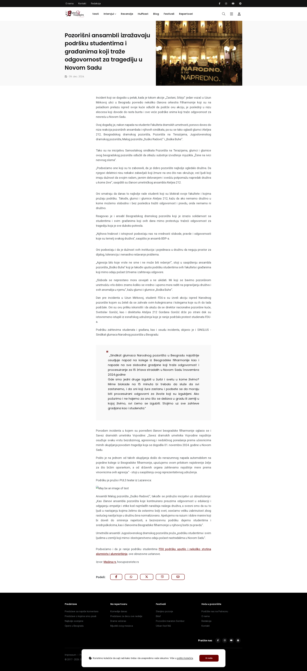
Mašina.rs (110, 562)
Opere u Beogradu (74, 625)
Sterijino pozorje (164, 611)
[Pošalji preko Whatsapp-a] (131, 577)
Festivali (169, 14)
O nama (70, 3)
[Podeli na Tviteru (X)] (146, 577)
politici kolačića (185, 658)
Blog (156, 14)
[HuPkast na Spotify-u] (240, 3)
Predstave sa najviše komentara (81, 611)
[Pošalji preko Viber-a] (162, 577)
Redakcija (96, 3)
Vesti (95, 14)
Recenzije (127, 14)
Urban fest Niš (163, 625)
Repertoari (186, 14)
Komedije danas (118, 611)
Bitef (158, 616)
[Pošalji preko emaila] (178, 577)
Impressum (70, 655)
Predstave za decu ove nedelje (126, 616)
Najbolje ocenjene (74, 621)
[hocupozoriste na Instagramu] (226, 3)
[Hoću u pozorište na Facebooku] (219, 3)
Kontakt (82, 3)
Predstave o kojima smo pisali (80, 616)
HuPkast (143, 14)
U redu (209, 658)
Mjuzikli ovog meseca (121, 625)
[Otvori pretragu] (223, 14)
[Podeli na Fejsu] (116, 577)
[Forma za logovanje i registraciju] (239, 14)
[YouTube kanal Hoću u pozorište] (233, 3)
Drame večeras (118, 621)
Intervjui (109, 14)
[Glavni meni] (231, 14)
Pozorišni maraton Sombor (170, 621)
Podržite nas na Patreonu (214, 611)
